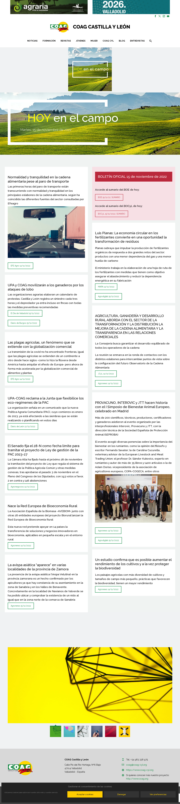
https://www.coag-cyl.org (139, 770)
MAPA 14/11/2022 (106, 287)
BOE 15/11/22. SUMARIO (109, 197)
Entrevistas (137, 41)
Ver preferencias (158, 794)
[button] (49, 7)
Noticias (32, 41)
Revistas (66, 41)
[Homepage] (107, 27)
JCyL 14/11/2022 (106, 374)
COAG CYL (108, 41)
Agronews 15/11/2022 (21, 606)
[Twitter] (160, 16)
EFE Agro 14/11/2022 (20, 266)
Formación (49, 41)
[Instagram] (164, 16)
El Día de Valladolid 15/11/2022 (25, 313)
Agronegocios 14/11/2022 (23, 487)
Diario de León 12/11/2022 (23, 426)
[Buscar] (150, 41)
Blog (122, 41)
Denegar (121, 794)
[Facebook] (155, 16)
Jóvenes (81, 41)
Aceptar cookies (85, 794)
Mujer (94, 41)
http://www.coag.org (137, 778)
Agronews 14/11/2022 (21, 545)
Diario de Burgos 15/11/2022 (24, 323)
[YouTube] (168, 16)
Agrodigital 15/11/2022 (108, 296)
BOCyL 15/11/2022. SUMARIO (111, 214)
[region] (49, 7)
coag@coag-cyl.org (136, 764)
